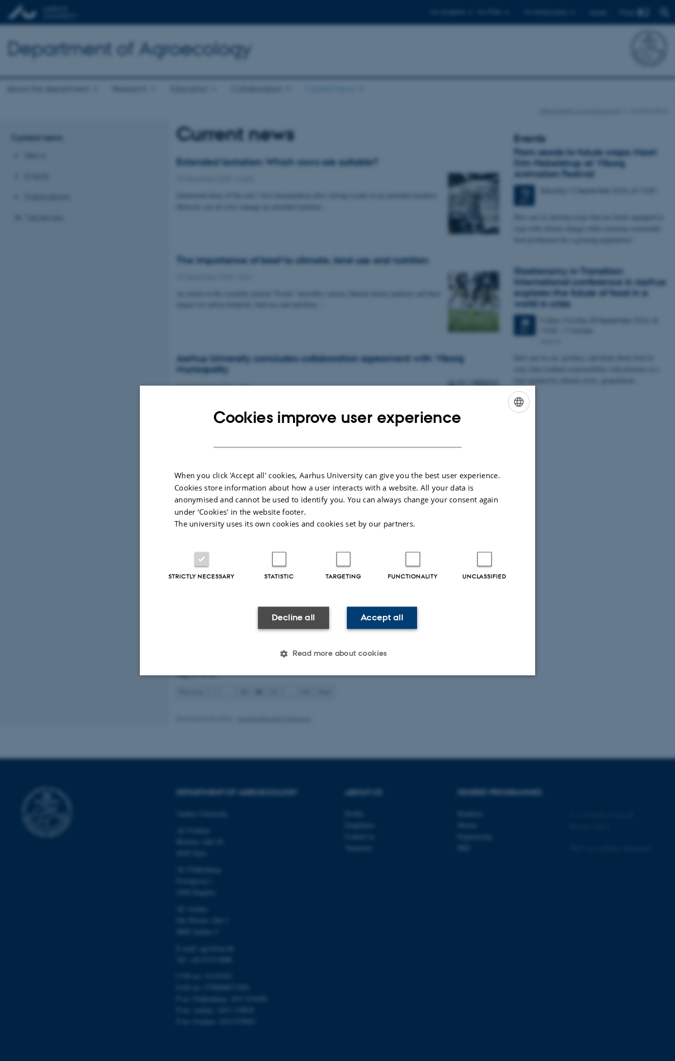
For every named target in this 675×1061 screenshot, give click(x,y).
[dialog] (337, 530)
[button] (337, 654)
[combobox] (519, 402)
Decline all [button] (293, 617)
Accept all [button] (382, 617)
